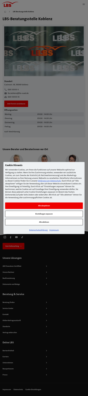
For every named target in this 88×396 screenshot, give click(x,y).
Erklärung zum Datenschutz (49, 181)
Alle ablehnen (44, 222)
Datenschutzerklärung (38, 230)
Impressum (54, 230)
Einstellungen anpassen (44, 214)
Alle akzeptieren (44, 206)
